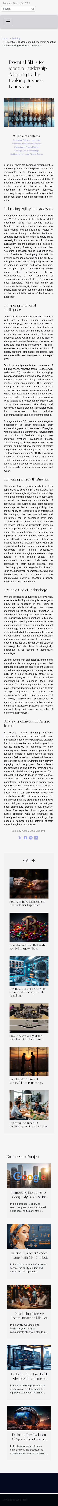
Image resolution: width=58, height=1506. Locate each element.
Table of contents (28, 136)
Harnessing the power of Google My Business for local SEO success (29, 1197)
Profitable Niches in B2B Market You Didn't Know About (28, 947)
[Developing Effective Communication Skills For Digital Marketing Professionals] (29, 1296)
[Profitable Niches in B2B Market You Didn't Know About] (29, 927)
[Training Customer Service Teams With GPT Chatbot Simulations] (29, 1236)
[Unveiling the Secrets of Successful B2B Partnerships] (29, 1061)
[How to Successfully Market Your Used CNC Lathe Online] (29, 1018)
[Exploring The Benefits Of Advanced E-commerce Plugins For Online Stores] (29, 1357)
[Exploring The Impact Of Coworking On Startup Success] (29, 1105)
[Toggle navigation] (8, 21)
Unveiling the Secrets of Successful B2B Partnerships (26, 1081)
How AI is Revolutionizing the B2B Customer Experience (27, 903)
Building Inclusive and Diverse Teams (26, 154)
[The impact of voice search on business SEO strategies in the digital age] (29, 971)
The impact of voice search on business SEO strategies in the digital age (28, 992)
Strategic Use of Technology (26, 151)
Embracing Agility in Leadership (26, 140)
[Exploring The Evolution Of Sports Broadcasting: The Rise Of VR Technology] (29, 1418)
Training (16, 38)
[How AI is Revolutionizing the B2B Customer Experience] (29, 884)
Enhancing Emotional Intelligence (26, 144)
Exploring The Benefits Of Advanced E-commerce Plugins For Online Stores (29, 1378)
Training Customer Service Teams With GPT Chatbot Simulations (29, 1257)
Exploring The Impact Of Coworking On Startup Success (28, 1124)
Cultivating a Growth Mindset (26, 147)
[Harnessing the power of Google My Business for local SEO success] (29, 1175)
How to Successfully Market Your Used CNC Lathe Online (27, 1037)
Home (5, 38)
